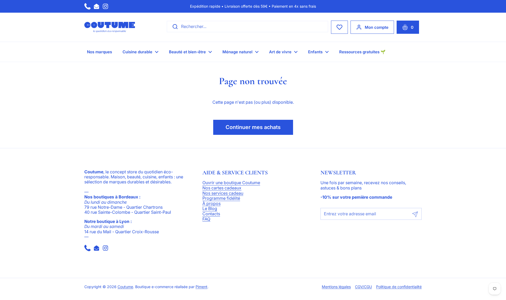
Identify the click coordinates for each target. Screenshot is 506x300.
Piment (201, 287)
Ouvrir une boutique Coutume (231, 182)
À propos (211, 203)
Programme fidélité (221, 198)
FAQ (206, 219)
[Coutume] (109, 27)
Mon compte (376, 27)
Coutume (125, 287)
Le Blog (209, 208)
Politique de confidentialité (399, 287)
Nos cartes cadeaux (221, 188)
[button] (408, 27)
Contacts (211, 214)
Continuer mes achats (253, 127)
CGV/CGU (363, 287)
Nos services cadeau (222, 193)
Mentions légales (336, 287)
